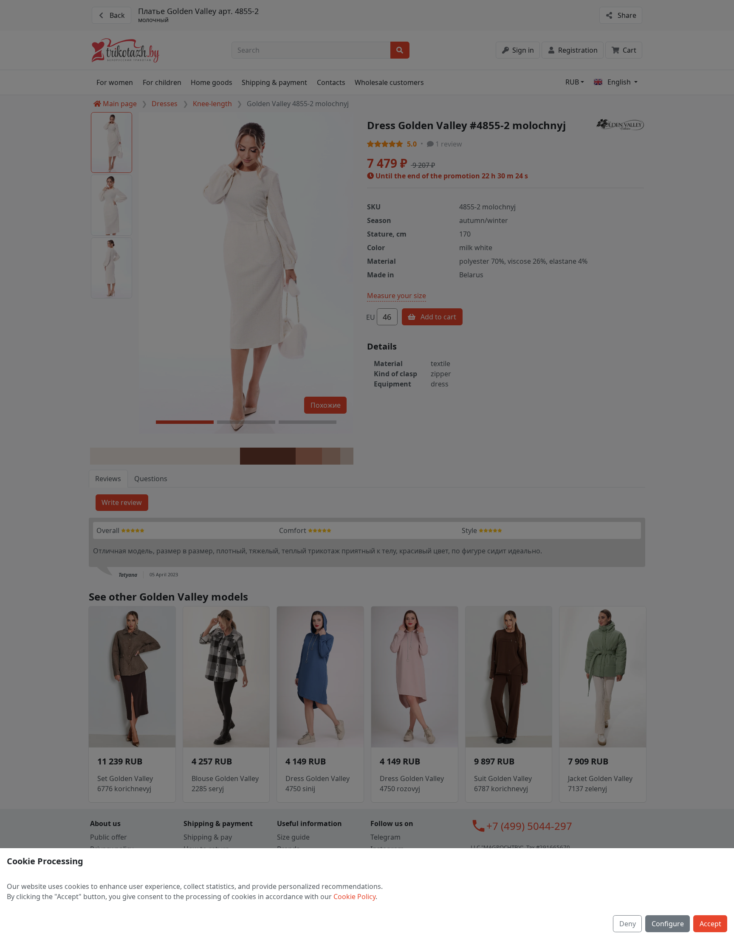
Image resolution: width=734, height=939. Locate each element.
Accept (710, 923)
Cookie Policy (354, 896)
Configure (668, 923)
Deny (627, 923)
